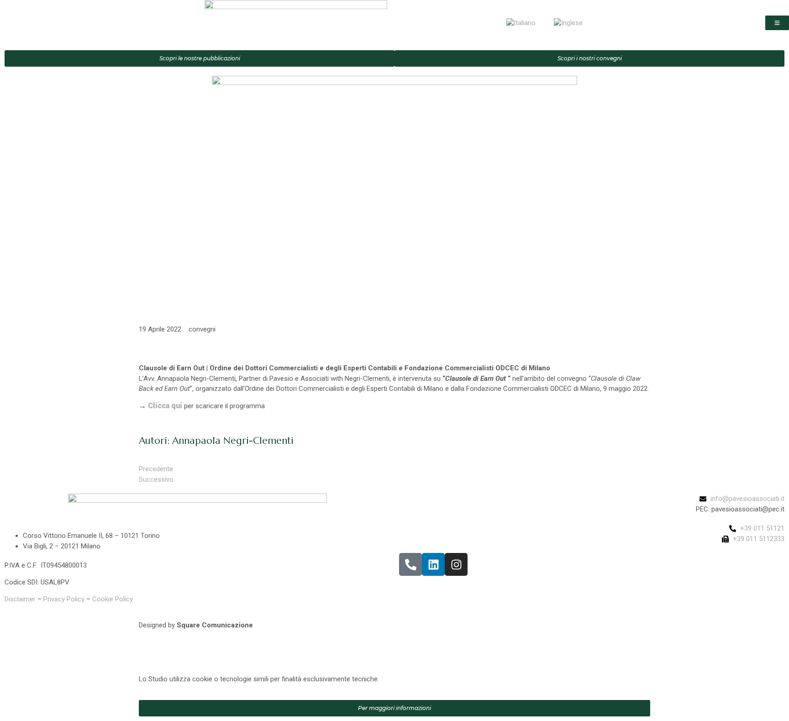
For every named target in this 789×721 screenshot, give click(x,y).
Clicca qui (165, 405)
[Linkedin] (433, 564)
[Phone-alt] (410, 564)
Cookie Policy (112, 599)
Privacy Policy (63, 599)
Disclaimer (20, 599)
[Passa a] (521, 22)
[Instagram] (456, 564)
